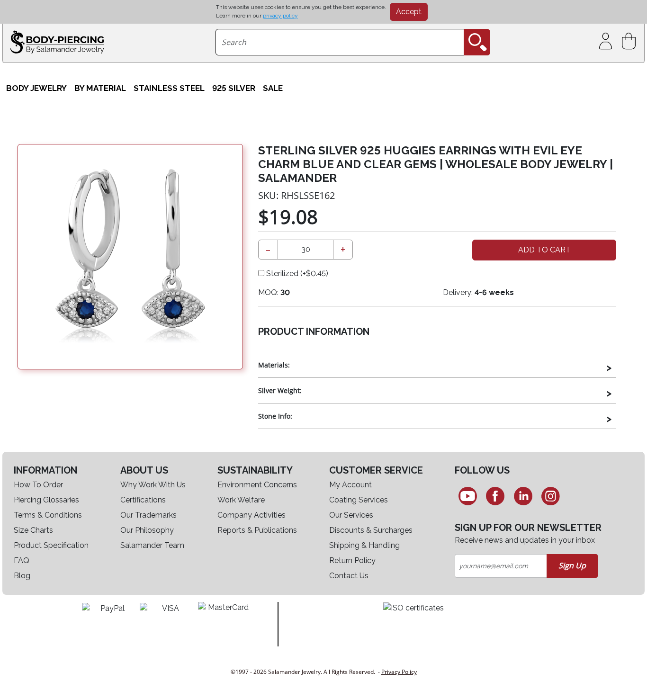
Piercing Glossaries (46, 499)
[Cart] (630, 41)
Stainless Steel (169, 88)
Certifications (143, 499)
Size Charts (33, 530)
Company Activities (251, 515)
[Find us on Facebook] (495, 495)
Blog (22, 575)
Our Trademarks (148, 515)
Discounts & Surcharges (371, 530)
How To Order (38, 484)
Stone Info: (275, 416)
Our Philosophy (147, 530)
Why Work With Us (153, 484)
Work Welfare (241, 499)
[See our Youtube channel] (468, 495)
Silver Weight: (280, 390)
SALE (273, 88)
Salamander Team (152, 545)
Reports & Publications (257, 530)
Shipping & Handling (364, 545)
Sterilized (296, 273)
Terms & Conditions (48, 515)
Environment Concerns (257, 484)
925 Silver (233, 88)
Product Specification (51, 545)
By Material (100, 88)
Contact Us (348, 575)
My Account (350, 484)
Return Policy (352, 560)
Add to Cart (544, 249)
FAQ (21, 560)
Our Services (351, 515)
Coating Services (358, 499)
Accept (409, 11)
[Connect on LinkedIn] (523, 495)
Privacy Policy (399, 672)
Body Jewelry (36, 88)
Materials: (274, 364)
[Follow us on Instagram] (551, 495)
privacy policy (280, 15)
